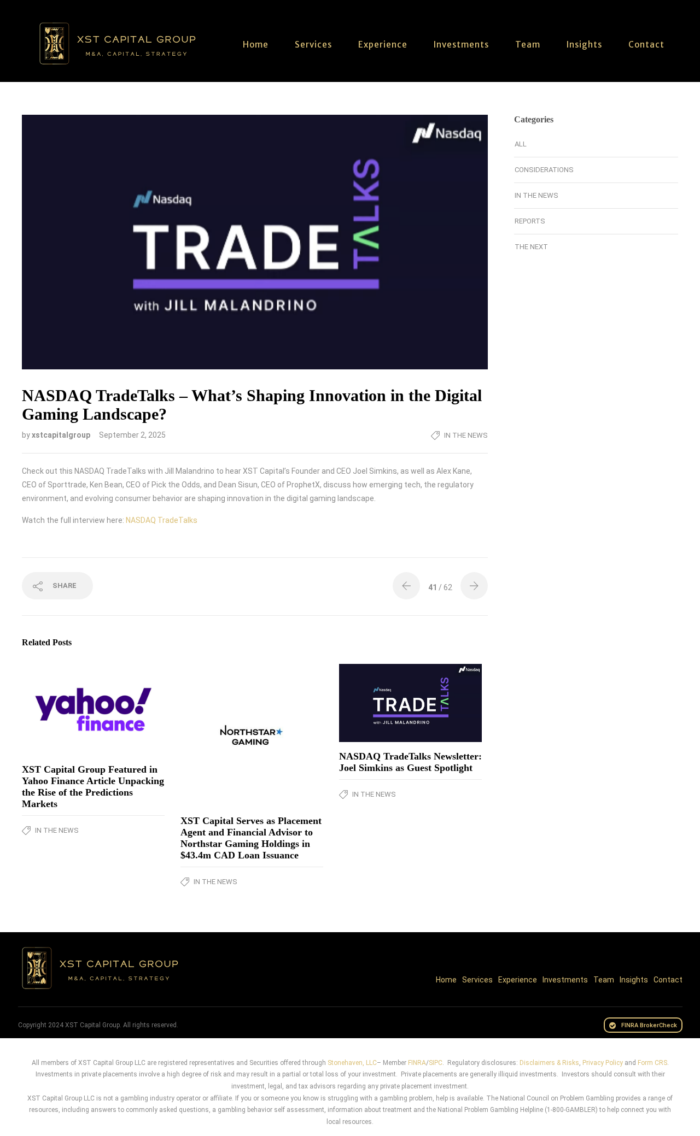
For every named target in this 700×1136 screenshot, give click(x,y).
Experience (382, 44)
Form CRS (652, 1063)
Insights (584, 44)
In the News (466, 435)
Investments (461, 44)
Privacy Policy (602, 1063)
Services (313, 44)
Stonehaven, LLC (352, 1063)
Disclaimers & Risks (549, 1063)
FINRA (417, 1063)
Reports (530, 221)
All (521, 144)
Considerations (544, 170)
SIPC (435, 1063)
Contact (646, 44)
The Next (531, 247)
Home (256, 44)
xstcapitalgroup (62, 435)
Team (527, 44)
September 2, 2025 (132, 435)
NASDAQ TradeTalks (161, 520)
